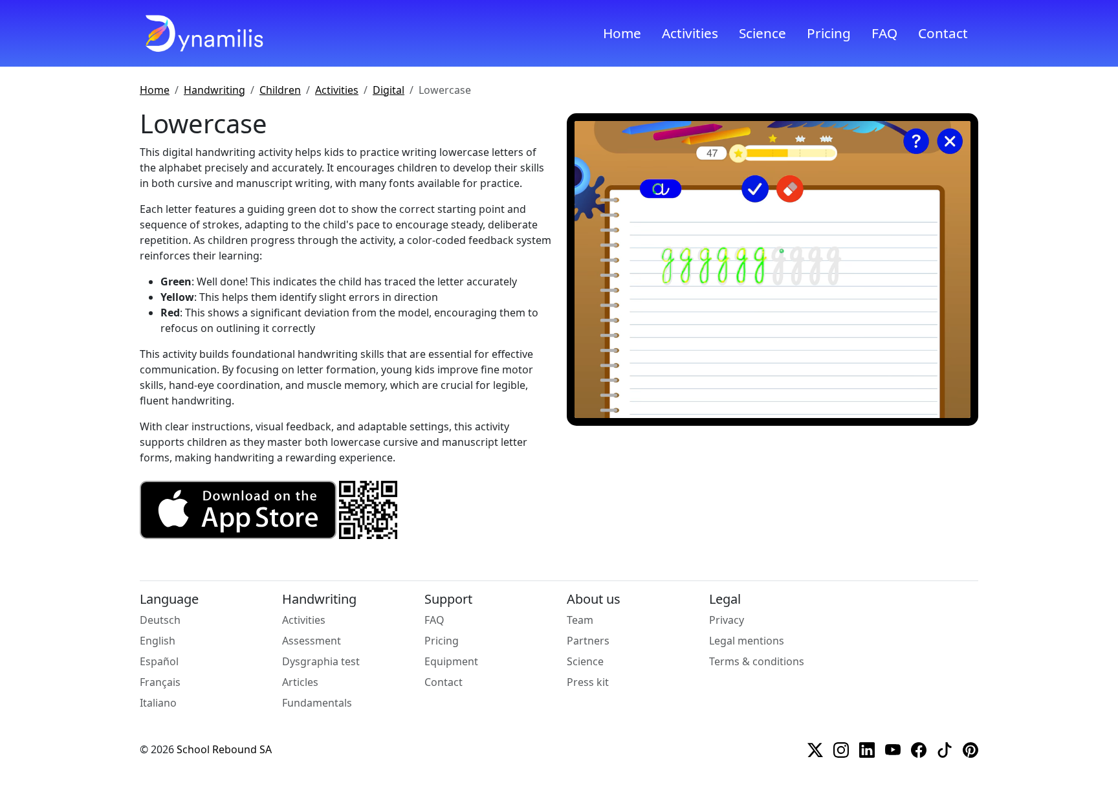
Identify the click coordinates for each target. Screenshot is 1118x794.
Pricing (829, 33)
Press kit (588, 682)
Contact (943, 33)
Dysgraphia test (321, 661)
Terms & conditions (756, 661)
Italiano (158, 703)
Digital (388, 90)
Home (622, 33)
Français (160, 682)
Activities (690, 33)
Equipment (451, 661)
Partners (588, 641)
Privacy (726, 620)
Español (159, 661)
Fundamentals (317, 703)
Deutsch (160, 620)
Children (280, 90)
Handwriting (214, 90)
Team (580, 620)
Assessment (311, 641)
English (157, 641)
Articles (300, 682)
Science (762, 33)
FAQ (884, 33)
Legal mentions (746, 641)
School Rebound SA (224, 749)
